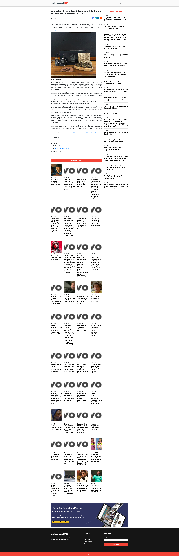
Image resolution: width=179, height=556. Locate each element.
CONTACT (98, 3)
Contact (86, 544)
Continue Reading (55, 30)
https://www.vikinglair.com (62, 148)
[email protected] (55, 146)
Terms (85, 537)
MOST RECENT (83, 3)
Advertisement (88, 541)
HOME (75, 3)
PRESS (91, 3)
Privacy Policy (87, 539)
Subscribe (116, 544)
